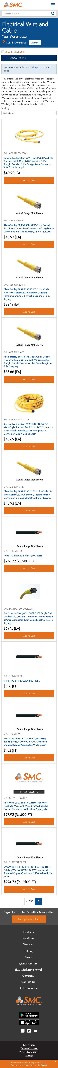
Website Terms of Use (29, 1051)
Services (28, 944)
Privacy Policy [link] (29, 1065)
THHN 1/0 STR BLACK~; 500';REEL (22, 680)
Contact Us (28, 981)
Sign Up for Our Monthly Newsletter (29, 912)
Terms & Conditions (29, 1048)
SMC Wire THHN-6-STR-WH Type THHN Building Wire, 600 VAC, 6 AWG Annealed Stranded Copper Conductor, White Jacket (25, 742)
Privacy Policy (29, 1044)
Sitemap (29, 1055)
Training (28, 951)
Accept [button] (44, 1065)
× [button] (55, 1061)
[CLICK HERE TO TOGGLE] (53, 4)
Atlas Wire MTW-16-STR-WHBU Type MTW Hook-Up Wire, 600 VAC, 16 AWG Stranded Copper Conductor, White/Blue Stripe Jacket (26, 806)
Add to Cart (29, 180)
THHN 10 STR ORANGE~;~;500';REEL (23, 555)
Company (28, 975)
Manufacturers (28, 963)
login (35, 67)
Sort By (5, 108)
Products (28, 932)
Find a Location (28, 988)
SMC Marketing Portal (28, 969)
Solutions (28, 938)
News (28, 957)
